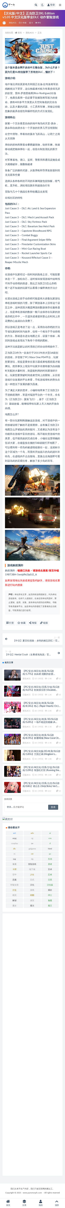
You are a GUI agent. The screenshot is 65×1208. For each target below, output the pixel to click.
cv (32, 843)
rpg (14, 859)
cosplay (14, 843)
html (50, 849)
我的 (41, 1205)
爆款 (50, 890)
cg (32, 838)
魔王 (50, 906)
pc (50, 854)
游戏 (32, 890)
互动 (50, 859)
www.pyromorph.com (32, 1193)
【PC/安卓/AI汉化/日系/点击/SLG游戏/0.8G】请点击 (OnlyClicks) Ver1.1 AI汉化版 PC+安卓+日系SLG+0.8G (41, 786)
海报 (33, 623)
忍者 (50, 875)
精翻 (32, 895)
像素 (14, 864)
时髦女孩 (14, 885)
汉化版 (50, 885)
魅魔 (50, 900)
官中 (14, 875)
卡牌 (14, 869)
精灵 (14, 895)
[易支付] (32, 819)
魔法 (32, 906)
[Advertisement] (32, 1044)
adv (32, 833)
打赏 (11, 623)
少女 (32, 875)
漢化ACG (12, 23)
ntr (32, 854)
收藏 (23, 623)
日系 (50, 880)
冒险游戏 (32, 864)
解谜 (14, 900)
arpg (14, 838)
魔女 (14, 906)
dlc (14, 849)
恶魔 (14, 880)
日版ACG (26, 695)
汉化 (32, 885)
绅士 (50, 895)
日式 (32, 880)
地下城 (32, 869)
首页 (20, 33)
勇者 (50, 864)
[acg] (4, 23)
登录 (52, 5)
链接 (45, 623)
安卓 (50, 869)
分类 (24, 1205)
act (14, 833)
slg (32, 859)
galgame (32, 849)
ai (50, 833)
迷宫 (32, 900)
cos (50, 838)
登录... (10, 807)
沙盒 (14, 890)
